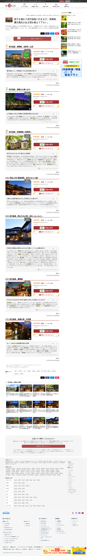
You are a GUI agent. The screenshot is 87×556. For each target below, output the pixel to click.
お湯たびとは (71, 463)
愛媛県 (23, 502)
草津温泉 (61, 468)
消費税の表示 (13, 547)
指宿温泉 (59, 474)
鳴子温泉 (38, 468)
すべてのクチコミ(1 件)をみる (52, 360)
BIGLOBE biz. (44, 521)
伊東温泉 (57, 470)
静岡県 (15, 494)
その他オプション (8, 542)
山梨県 (15, 488)
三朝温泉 (33, 473)
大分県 (30, 505)
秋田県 (30, 480)
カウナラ (70, 484)
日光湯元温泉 (19, 474)
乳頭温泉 (33, 468)
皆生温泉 (42, 473)
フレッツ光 (43, 525)
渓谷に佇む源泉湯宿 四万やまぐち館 (24, 178)
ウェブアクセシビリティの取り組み (25, 547)
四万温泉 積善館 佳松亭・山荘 (21, 47)
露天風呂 (16, 373)
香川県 (19, 502)
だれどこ (70, 472)
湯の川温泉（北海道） (26, 468)
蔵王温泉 (52, 468)
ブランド (59, 523)
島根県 (19, 500)
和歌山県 (35, 497)
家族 (16, 371)
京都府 (19, 497)
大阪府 (23, 497)
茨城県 (23, 482)
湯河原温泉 (52, 470)
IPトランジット (44, 535)
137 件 (51, 51)
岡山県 (23, 500)
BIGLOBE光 (7, 523)
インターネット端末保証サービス (12, 536)
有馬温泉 (8, 473)
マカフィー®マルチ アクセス (46, 537)
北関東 (29, 371)
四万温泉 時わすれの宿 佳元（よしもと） (26, 216)
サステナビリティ (61, 525)
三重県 (27, 494)
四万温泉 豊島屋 (16, 279)
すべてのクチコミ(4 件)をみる (52, 127)
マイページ (75, 1)
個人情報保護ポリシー (39, 547)
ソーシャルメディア (61, 533)
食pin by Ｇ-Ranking (72, 491)
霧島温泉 (61, 473)
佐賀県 (19, 505)
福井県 (23, 491)
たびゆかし (70, 487)
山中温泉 (27, 471)
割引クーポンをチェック (48, 63)
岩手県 (23, 480)
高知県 (27, 502)
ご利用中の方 (74, 518)
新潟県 (23, 488)
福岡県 (15, 505)
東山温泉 (47, 468)
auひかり (7, 525)
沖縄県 (43, 505)
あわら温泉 (32, 471)
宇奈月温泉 (38, 471)
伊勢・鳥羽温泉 (30, 474)
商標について (32, 549)
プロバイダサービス (45, 527)
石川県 (19, 491)
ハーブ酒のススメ (71, 492)
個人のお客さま (6, 518)
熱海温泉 (54, 474)
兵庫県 (27, 497)
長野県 (19, 488)
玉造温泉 (37, 473)
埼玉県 (15, 485)
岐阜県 (19, 494)
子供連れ (20, 371)
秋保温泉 (43, 468)
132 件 (51, 283)
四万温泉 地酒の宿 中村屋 (20, 319)
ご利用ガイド (71, 465)
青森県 (19, 480)
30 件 (51, 136)
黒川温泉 (56, 473)
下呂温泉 (43, 471)
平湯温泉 (47, 471)
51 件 (51, 94)
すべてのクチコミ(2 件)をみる (52, 212)
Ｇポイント (70, 468)
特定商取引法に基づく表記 (8, 549)
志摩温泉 (36, 474)
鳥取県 (15, 500)
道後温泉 (22, 473)
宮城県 (27, 480)
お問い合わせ (5, 547)
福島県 (38, 480)
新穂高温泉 (53, 471)
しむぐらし (28, 525)
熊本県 (27, 505)
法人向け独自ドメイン (45, 540)
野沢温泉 (33, 470)
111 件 (51, 182)
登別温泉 (13, 468)
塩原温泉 (28, 470)
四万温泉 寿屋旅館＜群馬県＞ (20, 132)
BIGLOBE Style (60, 531)
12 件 (51, 323)
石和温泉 (47, 470)
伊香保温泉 (8, 470)
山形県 (34, 480)
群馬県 (38, 371)
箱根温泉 (24, 474)
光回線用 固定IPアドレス (46, 529)
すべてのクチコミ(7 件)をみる (52, 85)
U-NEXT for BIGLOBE (10, 540)
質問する (68, 1)
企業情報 (57, 518)
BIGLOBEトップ (39, 549)
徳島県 (15, 502)
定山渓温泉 (8, 468)
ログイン (80, 1)
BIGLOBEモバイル (9, 527)
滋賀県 (15, 497)
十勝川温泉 (18, 468)
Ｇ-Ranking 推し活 (72, 489)
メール (74, 523)
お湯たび (70, 475)
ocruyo (69, 473)
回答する (62, 1)
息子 (25, 371)
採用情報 (59, 529)
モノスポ (70, 481)
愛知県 (23, 494)
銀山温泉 (57, 468)
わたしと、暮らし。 (72, 476)
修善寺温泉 (8, 471)
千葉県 (19, 485)
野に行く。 (70, 483)
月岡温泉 (42, 470)
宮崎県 (34, 505)
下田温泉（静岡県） (16, 471)
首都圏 (33, 371)
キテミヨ (70, 478)
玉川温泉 (13, 474)
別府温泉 (51, 473)
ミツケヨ (70, 486)
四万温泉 (54, 371)
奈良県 (30, 497)
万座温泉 (13, 470)
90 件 (51, 220)
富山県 (15, 491)
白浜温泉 (12, 473)
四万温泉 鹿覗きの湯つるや (19, 89)
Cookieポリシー (60, 547)
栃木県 (15, 482)
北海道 (15, 480)
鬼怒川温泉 (23, 470)
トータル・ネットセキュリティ (11, 538)
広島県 (27, 500)
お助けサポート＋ (8, 534)
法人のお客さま (42, 518)
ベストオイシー (71, 479)
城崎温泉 (58, 471)
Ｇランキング (71, 470)
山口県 (30, 500)
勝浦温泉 (17, 473)
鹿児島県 (39, 505)
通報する (57, 125)
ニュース (59, 527)
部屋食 (21, 373)
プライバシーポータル (50, 547)
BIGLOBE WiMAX (8, 529)
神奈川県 (27, 485)
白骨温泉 (37, 470)
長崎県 (23, 505)
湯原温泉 (47, 473)
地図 (36, 55)
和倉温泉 (22, 471)
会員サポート (76, 525)
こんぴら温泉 (27, 473)
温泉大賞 (27, 523)
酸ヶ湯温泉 (8, 474)
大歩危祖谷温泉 (42, 474)
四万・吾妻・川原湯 (45, 371)
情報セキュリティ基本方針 (21, 549)
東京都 (23, 485)
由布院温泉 (49, 474)
